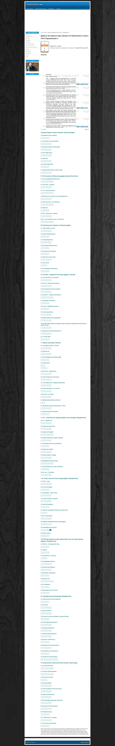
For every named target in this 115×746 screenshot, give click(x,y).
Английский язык (29, 36)
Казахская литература (30, 45)
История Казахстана (30, 43)
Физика (27, 54)
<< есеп (43, 129)
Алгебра (27, 34)
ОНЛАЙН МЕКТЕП (51, 8)
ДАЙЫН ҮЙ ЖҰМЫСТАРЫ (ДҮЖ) (41, 8)
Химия (27, 56)
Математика (28, 51)
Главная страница (29, 8)
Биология (28, 38)
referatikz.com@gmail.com (85, 742)
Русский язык (28, 53)
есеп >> (86, 129)
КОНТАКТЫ (58, 8)
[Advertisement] (57, 19)
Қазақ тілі (27, 49)
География (28, 40)
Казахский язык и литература (31, 47)
